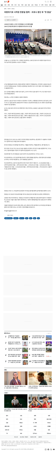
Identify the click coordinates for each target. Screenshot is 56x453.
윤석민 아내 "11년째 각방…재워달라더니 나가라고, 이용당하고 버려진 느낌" (14, 344)
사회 (21, 415)
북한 (35, 419)
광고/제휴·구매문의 (24, 437)
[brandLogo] (6, 1)
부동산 (21, 422)
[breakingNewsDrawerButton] (48, 1)
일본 (35, 218)
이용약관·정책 (33, 437)
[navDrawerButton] (51, 1)
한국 (27, 218)
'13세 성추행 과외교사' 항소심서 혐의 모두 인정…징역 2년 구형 (38, 337)
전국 (7, 419)
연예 (5, 370)
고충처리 (40, 437)
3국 (38, 218)
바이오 (49, 422)
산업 (7, 422)
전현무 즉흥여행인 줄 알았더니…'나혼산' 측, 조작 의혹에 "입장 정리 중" (14, 362)
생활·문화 (7, 426)
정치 (5, 8)
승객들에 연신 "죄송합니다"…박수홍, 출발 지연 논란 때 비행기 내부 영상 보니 (14, 337)
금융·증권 (49, 419)
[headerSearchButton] (45, 1)
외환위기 (16, 218)
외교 (21, 419)
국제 (49, 415)
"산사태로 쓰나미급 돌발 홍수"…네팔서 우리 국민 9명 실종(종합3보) (38, 362)
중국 (31, 218)
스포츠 (6, 393)
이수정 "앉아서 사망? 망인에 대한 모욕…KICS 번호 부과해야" (14, 350)
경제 (35, 415)
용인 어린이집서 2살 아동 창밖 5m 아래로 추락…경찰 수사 (14, 356)
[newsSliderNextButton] (50, 333)
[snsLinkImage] (45, 449)
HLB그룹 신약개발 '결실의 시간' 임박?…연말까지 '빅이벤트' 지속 (38, 356)
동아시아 (22, 218)
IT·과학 (35, 422)
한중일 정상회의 (8, 218)
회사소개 (16, 437)
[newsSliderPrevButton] (47, 333)
